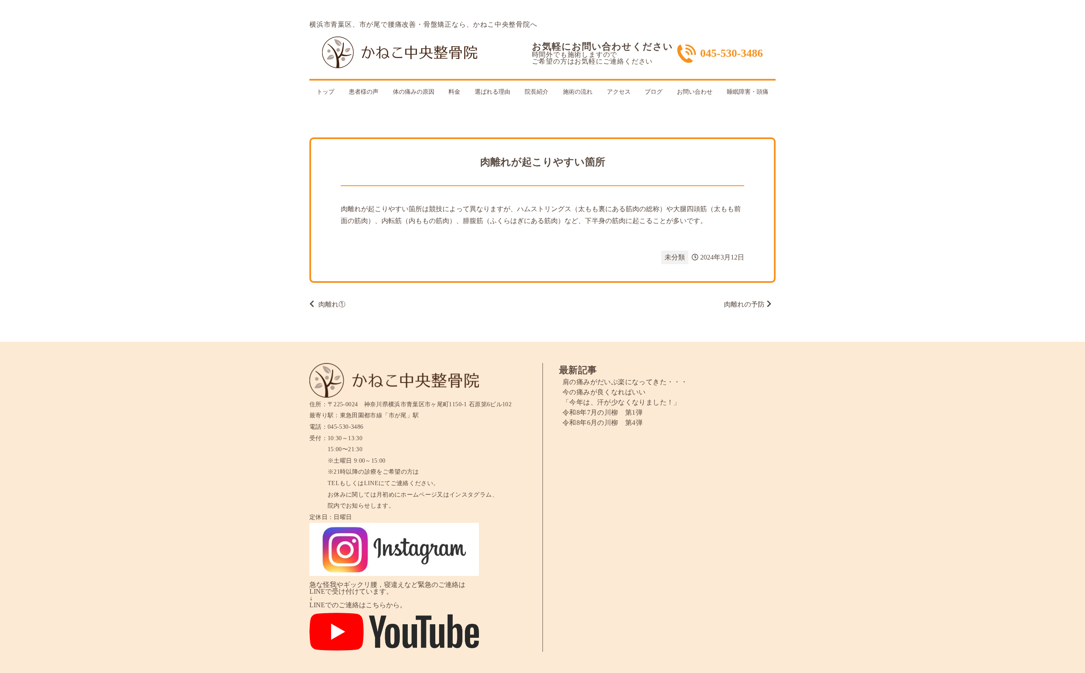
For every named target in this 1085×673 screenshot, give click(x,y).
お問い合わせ (694, 92)
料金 (454, 92)
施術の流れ (578, 92)
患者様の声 (363, 92)
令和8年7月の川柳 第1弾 (602, 412)
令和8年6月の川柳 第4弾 (602, 422)
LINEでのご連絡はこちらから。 (357, 605)
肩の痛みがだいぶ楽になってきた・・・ (624, 381)
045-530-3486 (731, 53)
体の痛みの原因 (413, 92)
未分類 (675, 257)
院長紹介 (536, 92)
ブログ (653, 92)
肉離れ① (331, 304)
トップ (325, 92)
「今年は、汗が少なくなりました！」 (621, 402)
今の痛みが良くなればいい (604, 392)
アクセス (619, 92)
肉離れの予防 (744, 304)
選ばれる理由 (492, 92)
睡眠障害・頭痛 (747, 92)
